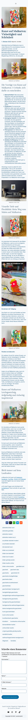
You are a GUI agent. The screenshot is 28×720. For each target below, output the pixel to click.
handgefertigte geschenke (10, 592)
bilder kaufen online (8, 563)
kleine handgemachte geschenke (11, 608)
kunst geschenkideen (8, 611)
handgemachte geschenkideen (11, 602)
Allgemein (14, 41)
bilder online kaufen (8, 566)
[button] (7, 522)
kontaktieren (5, 488)
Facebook (4, 479)
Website (4, 688)
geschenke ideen (7, 579)
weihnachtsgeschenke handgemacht (12, 637)
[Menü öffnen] (16, 4)
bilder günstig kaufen (8, 560)
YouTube (10, 479)
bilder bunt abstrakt (8, 553)
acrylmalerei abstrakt (8, 544)
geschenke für (15, 573)
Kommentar (5, 659)
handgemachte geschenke (10, 599)
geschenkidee (6, 586)
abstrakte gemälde (7, 531)
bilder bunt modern (7, 556)
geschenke (5, 573)
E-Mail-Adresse (6, 682)
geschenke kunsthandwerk (10, 582)
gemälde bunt (20, 566)
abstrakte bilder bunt (8, 527)
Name (4, 676)
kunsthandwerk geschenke (10, 618)
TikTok (16, 479)
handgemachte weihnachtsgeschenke (13, 605)
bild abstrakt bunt (7, 547)
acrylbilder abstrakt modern (10, 540)
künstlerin (5, 621)
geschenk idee (14, 569)
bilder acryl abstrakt (8, 550)
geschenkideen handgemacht (10, 589)
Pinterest (23, 479)
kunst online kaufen (8, 615)
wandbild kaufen (7, 634)
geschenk (5, 569)
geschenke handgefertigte (10, 576)
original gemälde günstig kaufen (11, 631)
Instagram (19, 477)
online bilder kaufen (8, 628)
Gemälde (19, 41)
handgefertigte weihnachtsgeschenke (13, 595)
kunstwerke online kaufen (17, 621)
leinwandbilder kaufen (8, 624)
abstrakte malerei (7, 534)
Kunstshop (21, 497)
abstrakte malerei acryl (9, 537)
